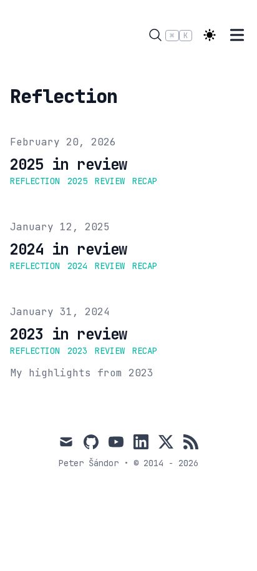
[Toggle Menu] (237, 35)
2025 (77, 181)
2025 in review (68, 164)
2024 (77, 265)
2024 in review (68, 249)
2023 (77, 350)
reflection (35, 181)
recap (144, 181)
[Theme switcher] (209, 34)
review (110, 181)
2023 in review (68, 334)
